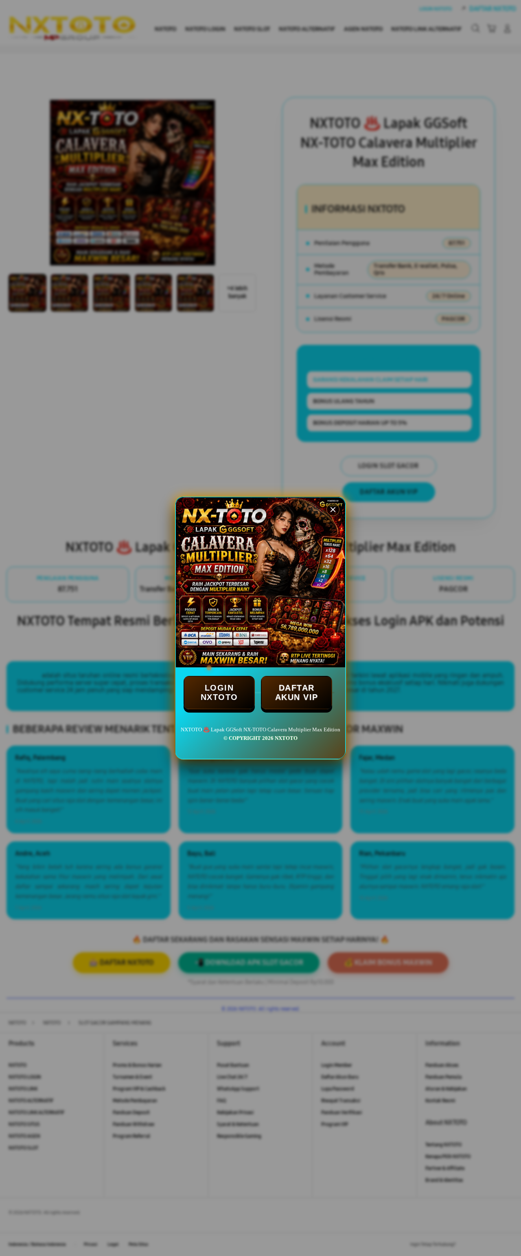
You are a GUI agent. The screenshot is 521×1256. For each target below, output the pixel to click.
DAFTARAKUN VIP (296, 692)
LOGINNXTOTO (219, 692)
